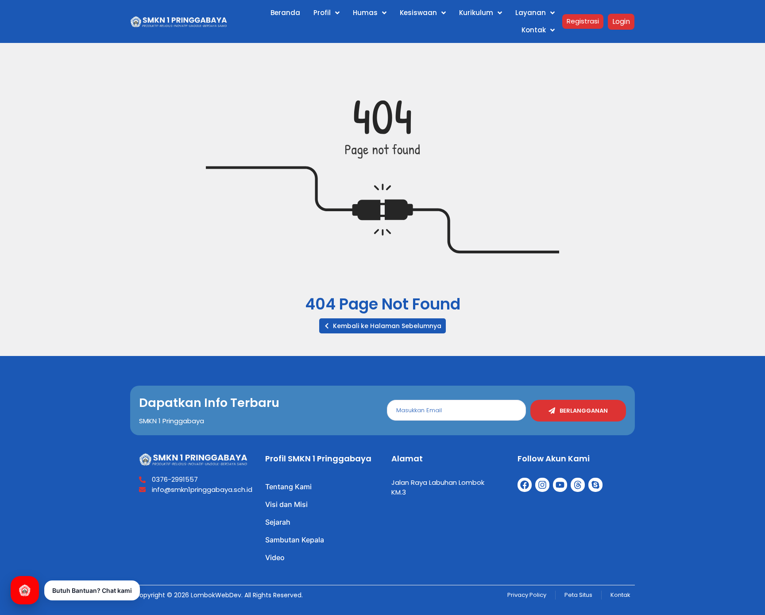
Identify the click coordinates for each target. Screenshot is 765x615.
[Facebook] (525, 485)
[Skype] (595, 485)
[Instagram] (542, 485)
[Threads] (578, 485)
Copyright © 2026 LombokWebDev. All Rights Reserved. (219, 595)
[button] (382, 325)
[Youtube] (560, 485)
